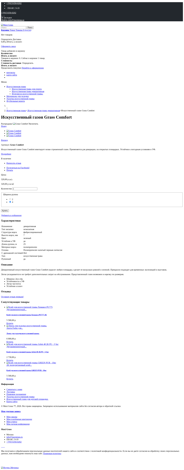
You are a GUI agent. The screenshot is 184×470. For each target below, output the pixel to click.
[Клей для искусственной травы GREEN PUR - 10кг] (31, 363)
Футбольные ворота (15, 101)
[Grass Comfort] (13, 131)
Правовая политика (52, 453)
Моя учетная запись (11, 411)
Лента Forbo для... (14, 328)
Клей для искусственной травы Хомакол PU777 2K (26, 315)
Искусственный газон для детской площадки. (27, 399)
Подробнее (6, 154)
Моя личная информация (17, 424)
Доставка (10, 392)
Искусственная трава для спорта (27, 89)
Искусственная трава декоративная (28, 91)
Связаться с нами (14, 389)
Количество (6, 189)
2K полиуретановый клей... (19, 365)
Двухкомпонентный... (16, 309)
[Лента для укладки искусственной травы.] (26, 326)
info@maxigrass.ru (14, 437)
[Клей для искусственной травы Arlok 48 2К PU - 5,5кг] (32, 344)
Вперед (4, 140)
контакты (10, 72)
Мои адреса (11, 421)
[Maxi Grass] (7, 25)
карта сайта (11, 75)
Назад (3, 126)
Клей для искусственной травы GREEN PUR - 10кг (26, 370)
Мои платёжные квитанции (19, 419)
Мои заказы (11, 417)
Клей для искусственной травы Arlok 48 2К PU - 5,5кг (27, 352)
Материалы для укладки (17, 96)
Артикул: (5, 145)
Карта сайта (11, 401)
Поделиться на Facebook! (17, 168)
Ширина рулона (11, 194)
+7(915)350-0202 (14, 3)
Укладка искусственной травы (20, 99)
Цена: (3, 175)
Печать (9, 170)
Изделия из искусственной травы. (27, 94)
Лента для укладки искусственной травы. (22, 333)
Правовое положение (16, 394)
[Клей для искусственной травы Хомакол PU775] (29, 307)
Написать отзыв (13, 163)
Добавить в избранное (11, 215)
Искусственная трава (16, 86)
